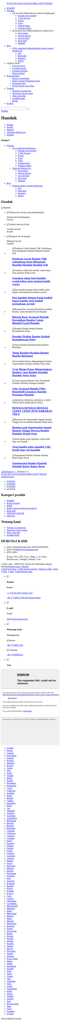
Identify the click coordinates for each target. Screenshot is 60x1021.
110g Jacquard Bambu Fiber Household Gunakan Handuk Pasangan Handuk (29, 391)
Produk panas (14, 566)
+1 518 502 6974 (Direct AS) (20, 593)
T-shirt (11, 571)
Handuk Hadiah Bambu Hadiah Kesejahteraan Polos (31, 338)
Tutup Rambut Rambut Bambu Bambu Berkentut (30, 354)
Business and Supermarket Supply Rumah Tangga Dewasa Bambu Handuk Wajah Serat (32, 430)
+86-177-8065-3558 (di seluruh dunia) (24, 598)
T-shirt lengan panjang (27, 569)
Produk (10, 127)
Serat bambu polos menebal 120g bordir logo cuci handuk (31, 448)
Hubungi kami (7, 476)
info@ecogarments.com (27, 549)
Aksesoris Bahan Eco (16, 132)
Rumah (10, 125)
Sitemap (24, 566)
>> (15, 471)
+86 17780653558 (15, 645)
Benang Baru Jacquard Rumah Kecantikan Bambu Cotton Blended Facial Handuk (30, 320)
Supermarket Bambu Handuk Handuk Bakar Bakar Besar (29, 465)
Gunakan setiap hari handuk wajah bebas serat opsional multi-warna (31, 281)
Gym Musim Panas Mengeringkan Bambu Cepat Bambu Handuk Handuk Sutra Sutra (32, 372)
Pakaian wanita (45, 569)
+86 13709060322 (15, 655)
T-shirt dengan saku (23, 571)
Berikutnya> (8, 471)
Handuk (10, 135)
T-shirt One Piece (8, 569)
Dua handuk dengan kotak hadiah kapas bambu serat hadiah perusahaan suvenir (32, 300)
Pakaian (10, 130)
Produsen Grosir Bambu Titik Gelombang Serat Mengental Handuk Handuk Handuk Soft (30, 261)
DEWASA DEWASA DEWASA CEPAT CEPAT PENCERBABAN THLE (32, 411)
